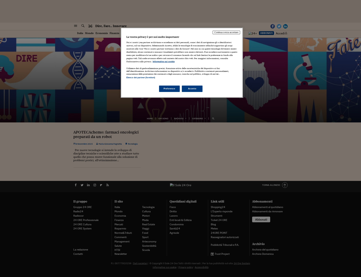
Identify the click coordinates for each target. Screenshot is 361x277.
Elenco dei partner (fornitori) (140, 77)
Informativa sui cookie (164, 61)
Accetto (192, 88)
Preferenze (169, 88)
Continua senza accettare (226, 32)
